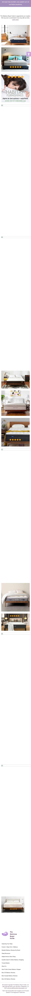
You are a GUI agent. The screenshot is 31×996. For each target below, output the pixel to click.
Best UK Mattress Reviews (8, 979)
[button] (29, 54)
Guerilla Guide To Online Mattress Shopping (13, 959)
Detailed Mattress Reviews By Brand (11, 950)
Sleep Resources (6, 953)
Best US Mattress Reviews (8, 972)
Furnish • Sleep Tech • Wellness (10, 947)
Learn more (15, 19)
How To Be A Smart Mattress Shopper (11, 969)
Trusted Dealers (6, 963)
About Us (4, 966)
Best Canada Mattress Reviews (9, 975)
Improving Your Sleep (7, 943)
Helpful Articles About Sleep (9, 956)
